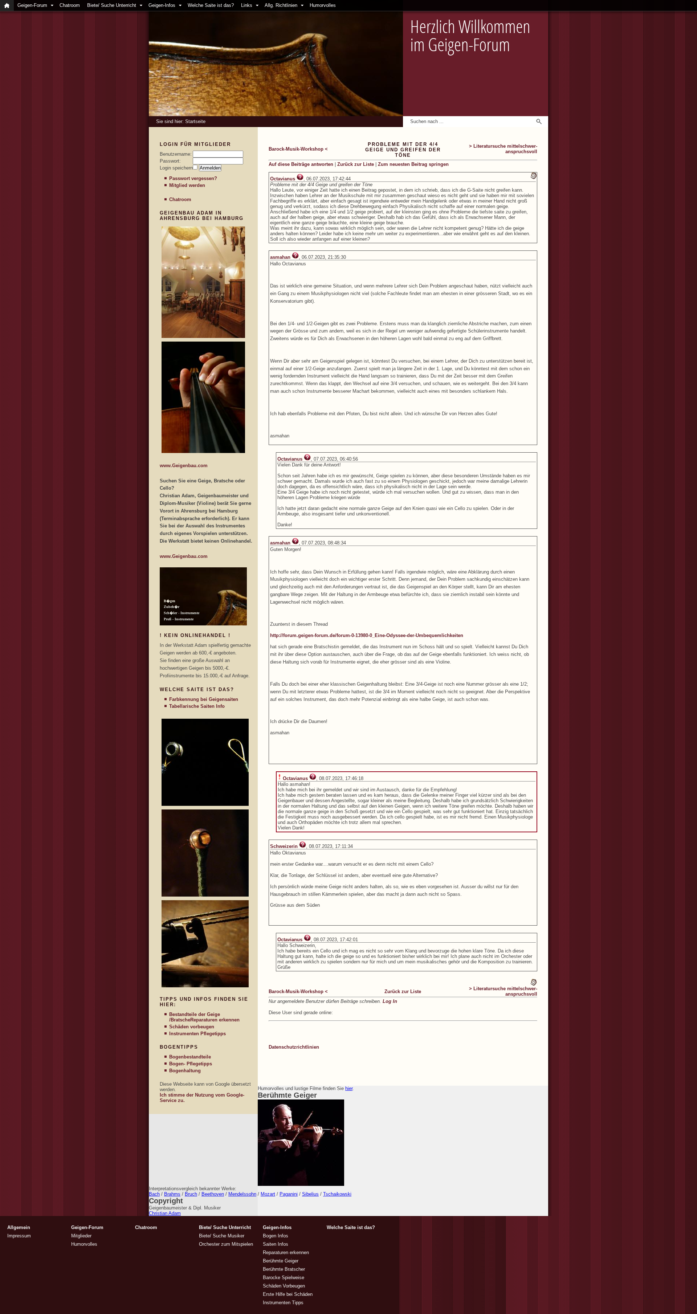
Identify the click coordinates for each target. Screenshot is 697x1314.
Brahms (172, 1194)
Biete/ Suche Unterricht (111, 5)
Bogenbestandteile (190, 1057)
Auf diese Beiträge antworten (301, 164)
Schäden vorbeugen (191, 1026)
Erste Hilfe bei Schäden (288, 1294)
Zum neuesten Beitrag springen (413, 164)
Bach (154, 1194)
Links (246, 5)
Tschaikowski (337, 1194)
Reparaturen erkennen (215, 1020)
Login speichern (176, 168)
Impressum (19, 1235)
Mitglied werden (187, 185)
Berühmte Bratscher (284, 1269)
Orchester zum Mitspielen (226, 1244)
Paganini (289, 1194)
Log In (390, 1001)
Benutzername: (176, 154)
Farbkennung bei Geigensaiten (203, 699)
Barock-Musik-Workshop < (298, 149)
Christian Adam (165, 1213)
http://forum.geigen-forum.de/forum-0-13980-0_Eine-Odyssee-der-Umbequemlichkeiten (366, 635)
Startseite (195, 121)
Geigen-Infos (161, 5)
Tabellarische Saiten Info (197, 706)
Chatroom (70, 5)
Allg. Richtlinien (281, 5)
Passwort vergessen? (193, 178)
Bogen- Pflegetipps (190, 1063)
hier (348, 1088)
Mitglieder (81, 1235)
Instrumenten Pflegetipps (197, 1033)
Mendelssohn (242, 1194)
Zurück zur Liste (355, 164)
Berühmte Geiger (280, 1261)
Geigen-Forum (32, 5)
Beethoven (212, 1194)
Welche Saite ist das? (211, 5)
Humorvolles (323, 5)
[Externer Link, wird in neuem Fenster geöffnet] (203, 336)
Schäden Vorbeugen (284, 1286)
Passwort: (170, 161)
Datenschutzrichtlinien (294, 1047)
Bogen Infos (275, 1235)
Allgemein (18, 1227)
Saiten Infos (275, 1244)
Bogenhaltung (185, 1070)
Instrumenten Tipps (283, 1302)
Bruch (191, 1194)
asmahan (280, 257)
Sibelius (310, 1194)
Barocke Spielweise (283, 1277)
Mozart (268, 1194)
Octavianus (282, 178)
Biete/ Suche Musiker (221, 1235)
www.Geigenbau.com (184, 465)
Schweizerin (284, 846)
